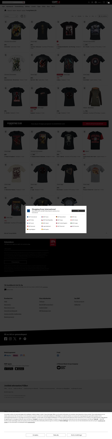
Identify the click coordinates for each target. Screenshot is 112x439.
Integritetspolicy (31, 422)
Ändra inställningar (76, 435)
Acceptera (35, 435)
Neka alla (56, 435)
